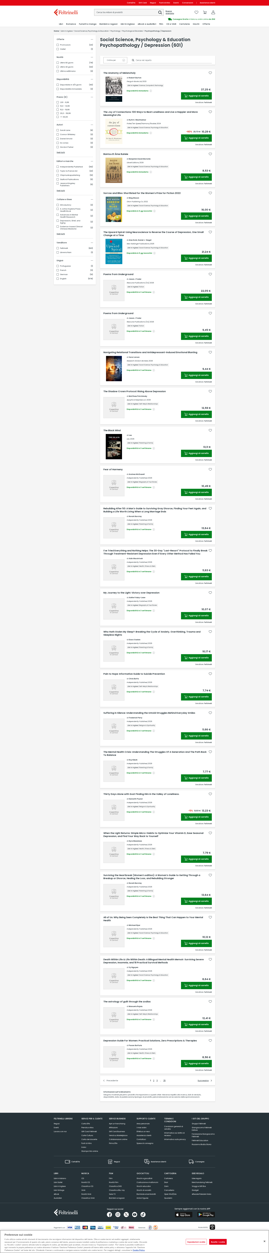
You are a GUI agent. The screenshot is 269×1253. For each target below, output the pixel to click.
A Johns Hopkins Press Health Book (70, 210)
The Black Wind (112, 430)
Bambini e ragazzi (117, 1198)
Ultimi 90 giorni (66, 63)
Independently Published (71, 167)
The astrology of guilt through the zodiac (127, 1001)
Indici (83, 1147)
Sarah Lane (65, 130)
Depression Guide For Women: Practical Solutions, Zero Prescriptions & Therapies (150, 1040)
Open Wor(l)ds (170, 1194)
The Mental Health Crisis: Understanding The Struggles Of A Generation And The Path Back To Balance (155, 753)
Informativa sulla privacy (175, 1139)
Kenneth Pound (135, 799)
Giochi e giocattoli (144, 1178)
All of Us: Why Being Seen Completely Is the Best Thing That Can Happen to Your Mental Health (153, 919)
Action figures (142, 1198)
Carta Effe (85, 1123)
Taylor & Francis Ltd (68, 171)
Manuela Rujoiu (135, 1006)
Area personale (143, 1123)
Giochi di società (144, 1190)
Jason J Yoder (135, 279)
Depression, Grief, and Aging (70, 222)
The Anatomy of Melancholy (119, 73)
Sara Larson (134, 357)
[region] (134, 1241)
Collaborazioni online (118, 1139)
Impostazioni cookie (196, 1241)
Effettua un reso (143, 1131)
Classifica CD (87, 1186)
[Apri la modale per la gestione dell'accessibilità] (212, 1227)
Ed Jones (64, 143)
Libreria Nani (65, 252)
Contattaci (141, 1139)
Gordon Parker (67, 147)
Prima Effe (113, 1143)
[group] (174, 19)
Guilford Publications (69, 179)
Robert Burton (135, 78)
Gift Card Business (117, 1131)
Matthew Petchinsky (138, 396)
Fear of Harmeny (113, 469)
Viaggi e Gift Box (199, 1186)
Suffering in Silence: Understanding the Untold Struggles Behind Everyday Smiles (149, 713)
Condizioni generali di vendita (173, 1127)
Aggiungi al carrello (198, 95)
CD (82, 1178)
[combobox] (129, 12)
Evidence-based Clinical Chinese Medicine (71, 227)
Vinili (83, 1190)
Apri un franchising (117, 1123)
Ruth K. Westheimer (137, 120)
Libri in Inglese (60, 1186)
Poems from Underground (118, 274)
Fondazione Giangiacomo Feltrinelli (203, 1135)
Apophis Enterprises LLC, (136, 400)
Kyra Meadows (135, 841)
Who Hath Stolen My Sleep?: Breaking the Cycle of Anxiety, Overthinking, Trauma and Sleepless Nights (151, 633)
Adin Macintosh (136, 558)
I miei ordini (141, 1127)
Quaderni (168, 1198)
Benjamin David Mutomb (140, 159)
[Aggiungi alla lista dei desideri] (210, 73)
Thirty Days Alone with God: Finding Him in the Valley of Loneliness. (141, 794)
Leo (130, 435)
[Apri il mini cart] (204, 12)
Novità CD (85, 1182)
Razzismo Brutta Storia (201, 1144)
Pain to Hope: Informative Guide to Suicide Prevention (134, 674)
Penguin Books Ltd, (134, 81)
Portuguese (65, 266)
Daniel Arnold (66, 139)
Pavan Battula (135, 1045)
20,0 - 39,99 (65, 113)
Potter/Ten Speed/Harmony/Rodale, (141, 123)
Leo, (128, 439)
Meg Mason (134, 198)
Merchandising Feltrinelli (202, 1182)
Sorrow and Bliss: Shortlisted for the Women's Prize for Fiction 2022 (142, 193)
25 (164, 1080)
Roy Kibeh (133, 760)
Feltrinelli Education (200, 1140)
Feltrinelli (64, 248)
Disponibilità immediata (71, 89)
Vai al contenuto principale (65, 3)
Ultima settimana (68, 71)
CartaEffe (131, 3)
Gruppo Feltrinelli (199, 1123)
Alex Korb (133, 240)
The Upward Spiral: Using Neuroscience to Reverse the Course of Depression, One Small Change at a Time (153, 234)
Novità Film (113, 1182)
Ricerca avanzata (170, 12)
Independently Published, (137, 478)
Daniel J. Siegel (144, 240)
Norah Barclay (135, 516)
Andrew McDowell (137, 474)
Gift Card (143, 3)
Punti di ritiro (164, 3)
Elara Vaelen (134, 639)
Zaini (166, 1186)
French (63, 270)
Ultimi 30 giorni (66, 67)
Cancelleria (169, 1190)
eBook (56, 1194)
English (63, 279)
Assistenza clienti (207, 3)
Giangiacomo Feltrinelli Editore (202, 1128)
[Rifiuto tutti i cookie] (264, 1241)
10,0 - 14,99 (65, 106)
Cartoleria (168, 1178)
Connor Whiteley (67, 134)
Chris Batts (134, 678)
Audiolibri (58, 1198)
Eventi (176, 3)
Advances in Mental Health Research (69, 216)
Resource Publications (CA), (138, 283)
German (64, 274)
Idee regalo (196, 1178)
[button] (160, 12)
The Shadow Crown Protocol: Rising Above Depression (134, 391)
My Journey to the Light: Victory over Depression (131, 592)
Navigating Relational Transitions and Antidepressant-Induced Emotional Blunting (150, 352)
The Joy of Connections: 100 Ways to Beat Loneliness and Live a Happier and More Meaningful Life (150, 114)
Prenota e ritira (87, 1127)
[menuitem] (61, 24)
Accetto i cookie (218, 1241)
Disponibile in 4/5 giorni (70, 85)
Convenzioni (187, 3)
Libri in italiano (60, 1178)
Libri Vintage (59, 1190)
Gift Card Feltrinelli (89, 1131)
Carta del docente (89, 1139)
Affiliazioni (113, 1127)
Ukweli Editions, (133, 162)
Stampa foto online (89, 1151)
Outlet (63, 49)
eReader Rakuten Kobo (201, 1194)
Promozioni (65, 45)
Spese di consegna (145, 1143)
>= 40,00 (64, 117)
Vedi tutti (61, 152)
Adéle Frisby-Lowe (137, 597)
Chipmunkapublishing (70, 175)
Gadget (195, 1190)
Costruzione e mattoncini (147, 1182)
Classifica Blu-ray (117, 1190)
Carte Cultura (87, 1135)
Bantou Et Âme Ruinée (115, 154)
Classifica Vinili (88, 1198)
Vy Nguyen (133, 967)
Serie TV (112, 1194)
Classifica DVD (115, 1186)
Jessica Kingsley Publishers (67, 184)
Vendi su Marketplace (118, 1135)
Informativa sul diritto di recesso (174, 1134)
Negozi (153, 3)
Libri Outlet (58, 1182)
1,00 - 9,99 (64, 102)
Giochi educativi (144, 1186)
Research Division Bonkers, (137, 361)
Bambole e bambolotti (146, 1194)
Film (111, 1178)
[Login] (213, 12)
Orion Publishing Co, (135, 201)
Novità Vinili (86, 1194)
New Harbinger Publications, (138, 243)
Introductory (65, 205)
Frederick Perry (135, 718)
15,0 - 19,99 (64, 110)
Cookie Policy (139, 1250)
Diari (166, 1182)
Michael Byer (134, 925)
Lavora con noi (60, 1131)
